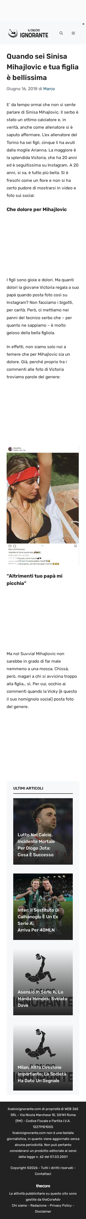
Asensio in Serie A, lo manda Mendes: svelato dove (42, 998)
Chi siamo (19, 1205)
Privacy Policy (61, 1205)
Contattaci (43, 1174)
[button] (61, 33)
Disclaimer (43, 1211)
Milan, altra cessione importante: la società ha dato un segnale (42, 1074)
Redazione (38, 1205)
